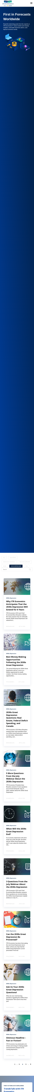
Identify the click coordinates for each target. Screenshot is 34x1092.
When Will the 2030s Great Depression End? (16, 831)
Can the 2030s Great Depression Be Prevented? (16, 937)
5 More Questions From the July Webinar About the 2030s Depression (15, 777)
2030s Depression (16, 566)
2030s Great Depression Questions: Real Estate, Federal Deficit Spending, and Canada (17, 719)
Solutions (13, 557)
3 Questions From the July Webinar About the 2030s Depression (16, 884)
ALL (4, 557)
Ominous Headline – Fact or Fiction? (16, 1039)
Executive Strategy (9, 561)
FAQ (27, 566)
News (4, 566)
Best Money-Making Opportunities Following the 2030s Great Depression (16, 660)
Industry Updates (24, 561)
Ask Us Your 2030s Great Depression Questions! (15, 989)
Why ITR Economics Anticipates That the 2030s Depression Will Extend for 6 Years (17, 605)
